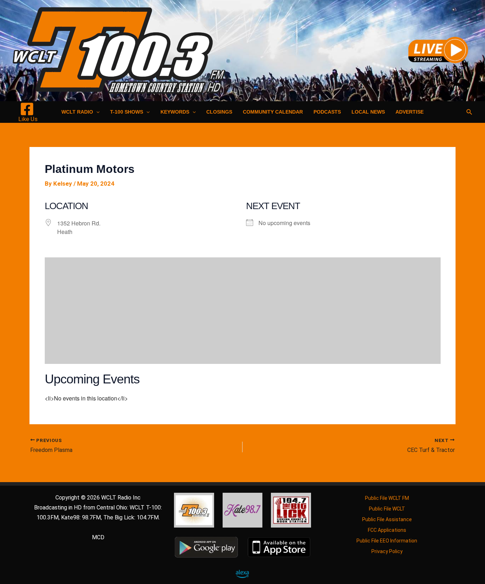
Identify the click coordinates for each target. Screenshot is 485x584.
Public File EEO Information (386, 541)
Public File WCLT (387, 509)
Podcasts (327, 112)
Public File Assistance (387, 519)
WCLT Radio (77, 112)
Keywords (174, 112)
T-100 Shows (126, 112)
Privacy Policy (387, 551)
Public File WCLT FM (387, 498)
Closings (219, 112)
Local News (368, 112)
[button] (96, 112)
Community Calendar (273, 112)
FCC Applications (387, 530)
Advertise (410, 112)
